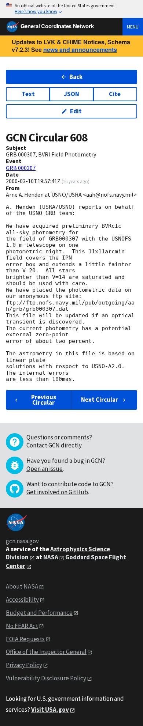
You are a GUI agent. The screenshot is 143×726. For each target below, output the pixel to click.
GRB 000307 (21, 167)
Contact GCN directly (53, 445)
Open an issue (44, 469)
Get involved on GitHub (57, 492)
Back (75, 77)
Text (28, 94)
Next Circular (99, 400)
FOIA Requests (25, 639)
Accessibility (22, 599)
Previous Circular (43, 400)
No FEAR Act (22, 626)
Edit (76, 111)
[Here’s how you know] (71, 9)
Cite (115, 94)
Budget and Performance (39, 613)
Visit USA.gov (50, 710)
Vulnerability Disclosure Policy (46, 678)
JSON (71, 94)
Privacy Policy (24, 665)
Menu (133, 26)
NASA (50, 557)
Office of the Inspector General (46, 652)
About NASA (22, 586)
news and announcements (80, 49)
